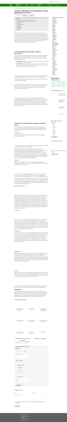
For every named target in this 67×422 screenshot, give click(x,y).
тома (53, 66)
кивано (54, 37)
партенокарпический (32, 220)
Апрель (53, 83)
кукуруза (54, 39)
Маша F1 (19, 28)
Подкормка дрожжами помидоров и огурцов (62, 94)
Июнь (63, 83)
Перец (53, 129)
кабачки (54, 32)
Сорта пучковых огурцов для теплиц (19, 321)
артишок (54, 21)
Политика (23, 420)
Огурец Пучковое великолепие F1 (31, 333)
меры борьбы (55, 43)
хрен (53, 73)
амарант (54, 20)
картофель (54, 36)
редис (53, 55)
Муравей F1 (19, 27)
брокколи (54, 25)
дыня (53, 31)
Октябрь (53, 86)
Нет (26, 342)
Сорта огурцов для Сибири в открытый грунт (43, 321)
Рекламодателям (24, 418)
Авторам (23, 417)
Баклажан (54, 134)
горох (53, 28)
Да (18, 342)
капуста (54, 35)
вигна (53, 27)
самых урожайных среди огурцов (37, 161)
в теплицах (39, 84)
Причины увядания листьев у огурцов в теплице (19, 333)
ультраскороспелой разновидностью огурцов (40, 253)
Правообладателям (25, 416)
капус (53, 33)
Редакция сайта (24, 414)
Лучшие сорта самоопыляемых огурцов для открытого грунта (26, 21)
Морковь (54, 132)
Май (58, 83)
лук (53, 40)
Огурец (53, 126)
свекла (54, 62)
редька (53, 57)
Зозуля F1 (19, 25)
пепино (54, 51)
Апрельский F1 (19, 22)
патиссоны (54, 50)
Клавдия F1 (19, 26)
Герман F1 (19, 23)
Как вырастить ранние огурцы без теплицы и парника (19, 309)
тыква (53, 70)
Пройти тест (54, 154)
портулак (54, 54)
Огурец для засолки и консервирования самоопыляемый (43, 309)
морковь (54, 46)
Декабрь (63, 86)
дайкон (54, 29)
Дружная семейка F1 (20, 24)
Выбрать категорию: (19, 360)
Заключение (18, 29)
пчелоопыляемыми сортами (24, 87)
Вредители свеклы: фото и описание (58, 18)
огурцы (54, 48)
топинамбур (55, 69)
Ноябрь (58, 86)
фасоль (54, 71)
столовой (54, 65)
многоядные (55, 44)
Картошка (54, 127)
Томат (53, 124)
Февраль (58, 81)
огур (53, 47)
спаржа (54, 63)
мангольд (54, 42)
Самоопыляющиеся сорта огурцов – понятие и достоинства (25, 20)
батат (53, 24)
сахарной (54, 61)
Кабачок (53, 130)
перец (53, 52)
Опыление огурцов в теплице (31, 309)
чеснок (54, 74)
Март (63, 81)
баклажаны (54, 23)
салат (53, 59)
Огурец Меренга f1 (43, 332)
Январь (53, 81)
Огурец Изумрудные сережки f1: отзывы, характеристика (62, 100)
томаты (54, 67)
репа (53, 58)
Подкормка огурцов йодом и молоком (62, 107)
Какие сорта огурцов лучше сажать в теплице (31, 321)
